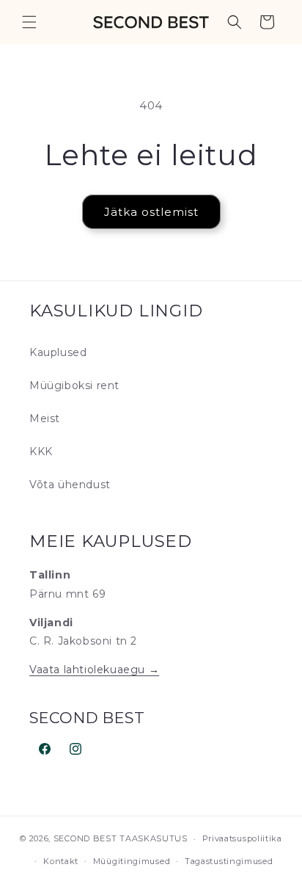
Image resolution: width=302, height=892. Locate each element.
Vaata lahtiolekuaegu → (94, 669)
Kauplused (57, 352)
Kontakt (60, 861)
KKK (41, 451)
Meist (44, 418)
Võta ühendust (70, 484)
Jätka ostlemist (151, 212)
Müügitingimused (132, 861)
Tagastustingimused (229, 861)
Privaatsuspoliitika (242, 838)
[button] (29, 22)
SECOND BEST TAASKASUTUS (121, 838)
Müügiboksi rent (74, 385)
